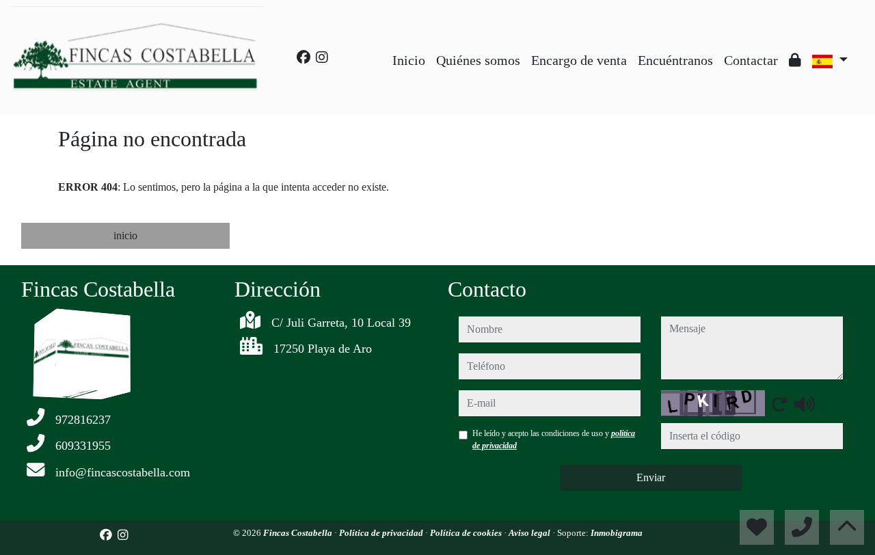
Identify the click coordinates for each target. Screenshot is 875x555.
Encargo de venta (579, 60)
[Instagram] (322, 57)
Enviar (650, 477)
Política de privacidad (382, 533)
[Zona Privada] (795, 60)
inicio (125, 235)
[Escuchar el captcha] (805, 404)
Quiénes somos (478, 60)
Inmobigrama (617, 533)
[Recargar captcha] (779, 404)
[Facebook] (303, 57)
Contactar (751, 60)
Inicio (408, 60)
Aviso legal (530, 533)
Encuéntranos (675, 60)
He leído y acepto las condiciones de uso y (553, 439)
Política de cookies (467, 533)
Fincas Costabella (298, 533)
